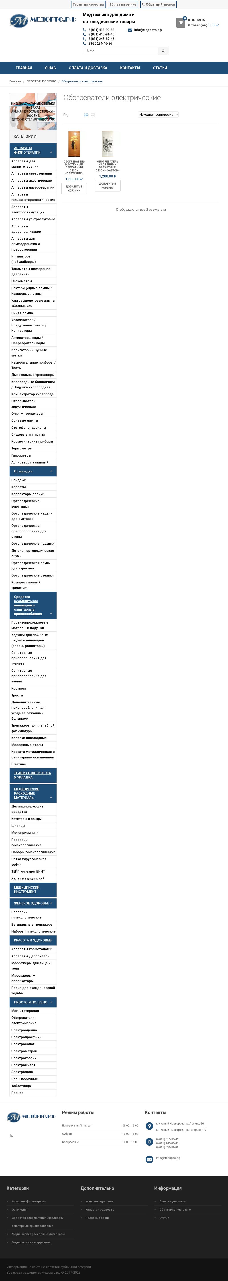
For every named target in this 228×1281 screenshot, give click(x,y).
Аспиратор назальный (30, 462)
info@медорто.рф (168, 1157)
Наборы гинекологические (33, 852)
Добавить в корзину (74, 188)
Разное (17, 1093)
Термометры (22, 448)
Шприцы (18, 826)
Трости (17, 695)
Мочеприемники (25, 833)
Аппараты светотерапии (31, 173)
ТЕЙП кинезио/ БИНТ (28, 871)
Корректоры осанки (27, 494)
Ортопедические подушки (33, 544)
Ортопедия (23, 471)
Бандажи (18, 480)
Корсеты (18, 487)
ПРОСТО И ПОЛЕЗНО (41, 81)
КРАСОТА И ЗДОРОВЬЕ (32, 940)
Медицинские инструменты (31, 1242)
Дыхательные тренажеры (33, 375)
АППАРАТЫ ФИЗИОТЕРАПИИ (27, 150)
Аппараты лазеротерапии (32, 187)
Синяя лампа (22, 313)
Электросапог (22, 1044)
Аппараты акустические (31, 181)
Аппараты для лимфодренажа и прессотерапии (25, 244)
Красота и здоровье (100, 1209)
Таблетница (21, 1086)
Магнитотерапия (25, 1011)
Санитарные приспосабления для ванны (29, 676)
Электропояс (22, 1072)
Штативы (18, 764)
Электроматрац (24, 1051)
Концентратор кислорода (32, 394)
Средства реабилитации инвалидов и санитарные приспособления (28, 605)
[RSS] (11, 1136)
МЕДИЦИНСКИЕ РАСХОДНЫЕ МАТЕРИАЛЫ (26, 793)
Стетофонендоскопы (28, 428)
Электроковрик (23, 1058)
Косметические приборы (32, 441)
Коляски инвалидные (29, 738)
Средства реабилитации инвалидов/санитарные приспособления (37, 1221)
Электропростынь (26, 1037)
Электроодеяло (24, 1030)
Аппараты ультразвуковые (33, 219)
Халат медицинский (28, 878)
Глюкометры (21, 281)
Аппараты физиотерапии (29, 1201)
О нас (50, 68)
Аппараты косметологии (31, 949)
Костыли (18, 688)
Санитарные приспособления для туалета (29, 658)
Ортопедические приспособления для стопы (29, 531)
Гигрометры (21, 455)
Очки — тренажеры (27, 414)
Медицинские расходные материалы (38, 1234)
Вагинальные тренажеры (32, 925)
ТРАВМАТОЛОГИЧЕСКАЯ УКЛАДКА (32, 775)
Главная (24, 68)
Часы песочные (24, 1079)
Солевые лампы (24, 420)
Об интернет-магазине (175, 1209)
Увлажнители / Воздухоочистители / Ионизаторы (29, 325)
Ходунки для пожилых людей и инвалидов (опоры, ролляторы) (29, 640)
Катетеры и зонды (26, 819)
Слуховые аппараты (28, 434)
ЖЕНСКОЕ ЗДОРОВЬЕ (31, 903)
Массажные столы (27, 745)
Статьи (160, 68)
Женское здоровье (100, 1201)
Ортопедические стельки (32, 575)
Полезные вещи (97, 1217)
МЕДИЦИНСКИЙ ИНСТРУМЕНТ (26, 890)
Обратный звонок (160, 4)
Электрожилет (23, 1065)
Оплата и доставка (88, 68)
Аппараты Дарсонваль (30, 956)
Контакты (130, 68)
